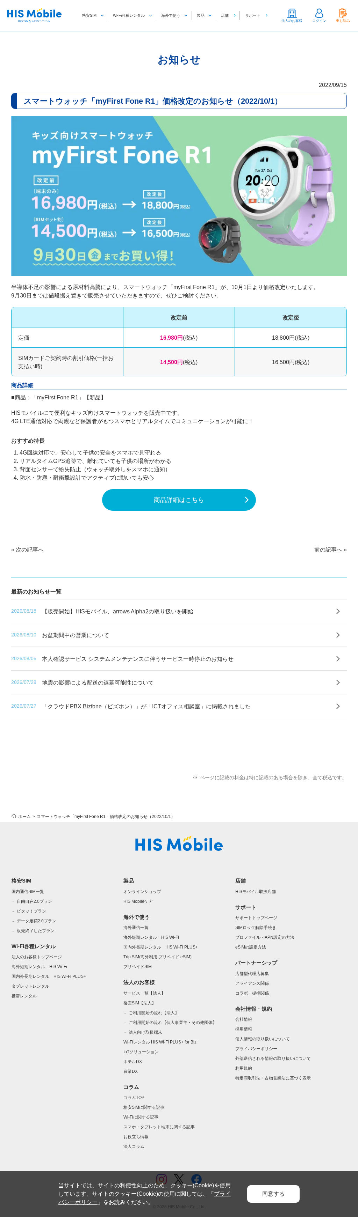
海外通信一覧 (136, 927)
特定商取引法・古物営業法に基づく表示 (273, 1078)
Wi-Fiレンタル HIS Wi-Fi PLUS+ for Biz (159, 1042)
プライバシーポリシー (256, 1048)
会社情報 (243, 1019)
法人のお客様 (291, 21)
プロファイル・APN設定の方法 (264, 937)
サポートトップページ (256, 917)
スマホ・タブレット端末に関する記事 (159, 1126)
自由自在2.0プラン (34, 901)
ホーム (24, 816)
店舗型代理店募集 (252, 973)
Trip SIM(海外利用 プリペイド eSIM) (157, 956)
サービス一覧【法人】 (144, 993)
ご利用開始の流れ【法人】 (154, 1012)
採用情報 (243, 1029)
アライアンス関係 (252, 983)
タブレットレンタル (30, 986)
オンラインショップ (142, 891)
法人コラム (133, 1146)
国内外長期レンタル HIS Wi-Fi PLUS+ (49, 976)
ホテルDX (132, 1061)
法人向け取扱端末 (145, 1032)
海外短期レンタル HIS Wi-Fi (39, 966)
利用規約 (243, 1068)
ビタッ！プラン (31, 911)
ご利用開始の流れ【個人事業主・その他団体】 (173, 1022)
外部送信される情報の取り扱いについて (273, 1058)
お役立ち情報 (136, 1136)
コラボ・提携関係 (252, 993)
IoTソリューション (141, 1051)
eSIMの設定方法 (250, 947)
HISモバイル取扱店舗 (255, 891)
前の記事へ (328, 550)
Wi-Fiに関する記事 (140, 1117)
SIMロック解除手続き (255, 927)
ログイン (319, 21)
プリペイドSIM (137, 966)
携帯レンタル (24, 996)
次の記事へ (30, 550)
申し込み (343, 21)
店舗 (225, 15)
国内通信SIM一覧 (28, 891)
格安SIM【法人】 (139, 1003)
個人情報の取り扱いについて (262, 1039)
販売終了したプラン (36, 930)
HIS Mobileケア (138, 901)
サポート (252, 15)
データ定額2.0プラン (36, 921)
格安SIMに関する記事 (143, 1107)
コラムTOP (133, 1097)
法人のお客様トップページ (37, 956)
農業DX (130, 1071)
